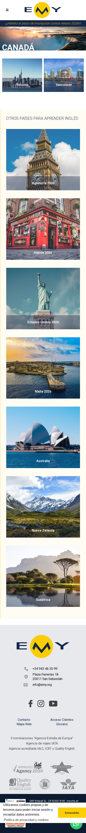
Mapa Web (24, 724)
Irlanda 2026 (43, 253)
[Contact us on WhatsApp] (76, 823)
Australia (43, 461)
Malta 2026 (43, 391)
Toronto (22, 85)
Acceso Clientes (61, 720)
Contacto (24, 720)
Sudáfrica (43, 600)
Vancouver (64, 85)
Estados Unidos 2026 (43, 322)
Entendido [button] (72, 812)
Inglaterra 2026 (43, 183)
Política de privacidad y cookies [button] (26, 820)
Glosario (62, 724)
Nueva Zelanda (43, 530)
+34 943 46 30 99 (45, 669)
